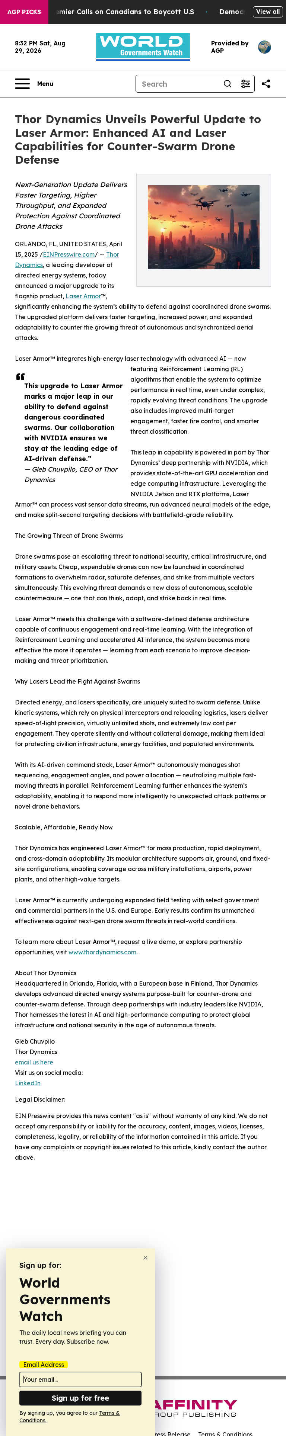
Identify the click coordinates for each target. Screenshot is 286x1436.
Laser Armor (83, 296)
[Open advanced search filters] (245, 83)
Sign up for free (80, 1398)
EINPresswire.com (69, 254)
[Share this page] (266, 83)
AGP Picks (24, 12)
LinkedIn (28, 1083)
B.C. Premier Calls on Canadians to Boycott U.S (113, 11)
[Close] (145, 1257)
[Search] (227, 83)
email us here (34, 1062)
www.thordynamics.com (102, 952)
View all (268, 11)
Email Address (43, 1364)
